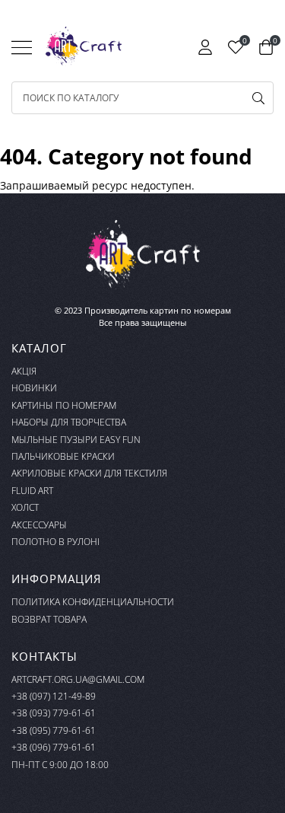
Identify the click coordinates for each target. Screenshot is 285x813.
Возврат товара (49, 619)
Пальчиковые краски (63, 456)
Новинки (34, 387)
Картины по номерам (63, 405)
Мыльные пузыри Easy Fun (76, 439)
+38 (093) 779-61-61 (53, 712)
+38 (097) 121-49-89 (53, 696)
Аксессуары (39, 524)
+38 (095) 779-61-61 (53, 730)
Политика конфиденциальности (92, 601)
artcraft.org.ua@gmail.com (77, 679)
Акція (23, 371)
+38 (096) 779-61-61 (53, 747)
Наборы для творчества (68, 422)
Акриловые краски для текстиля (89, 473)
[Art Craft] (84, 46)
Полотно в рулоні (55, 541)
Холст (25, 507)
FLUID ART (32, 490)
